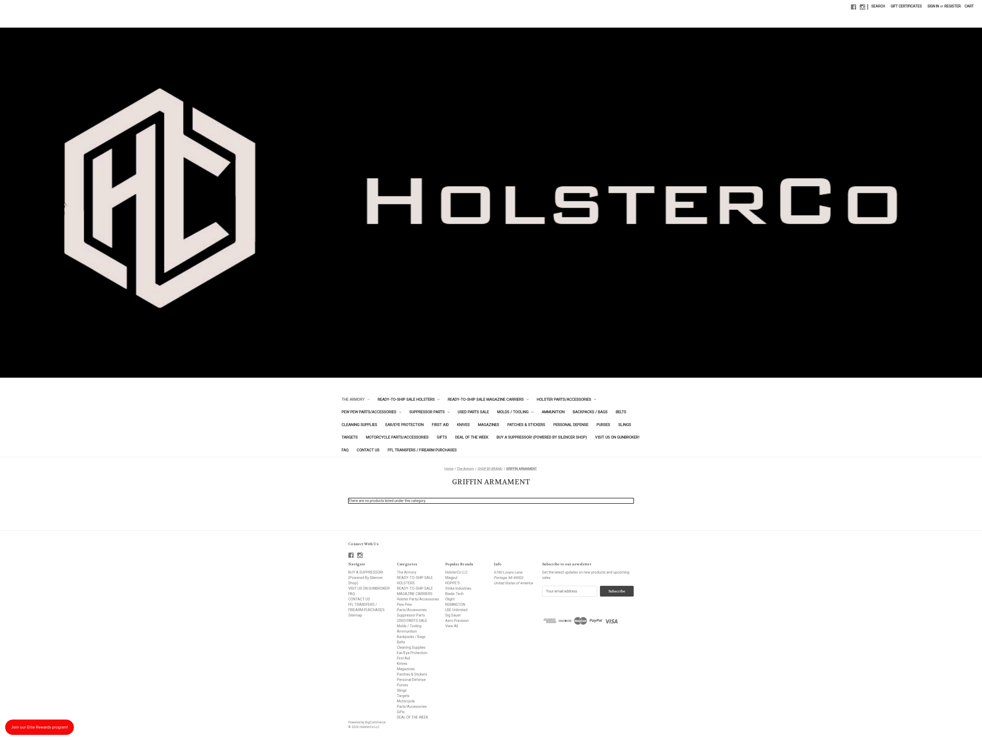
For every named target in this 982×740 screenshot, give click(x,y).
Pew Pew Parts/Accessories (369, 412)
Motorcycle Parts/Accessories (397, 437)
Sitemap (355, 615)
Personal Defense (570, 424)
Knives (463, 424)
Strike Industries (458, 588)
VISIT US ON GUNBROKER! (617, 437)
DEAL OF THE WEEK (471, 437)
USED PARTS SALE (473, 412)
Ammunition (553, 412)
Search (878, 6)
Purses (603, 424)
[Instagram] (862, 7)
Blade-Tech (454, 594)
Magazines (488, 424)
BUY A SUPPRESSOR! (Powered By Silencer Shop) (542, 437)
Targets (350, 437)
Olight (450, 599)
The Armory (353, 399)
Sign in (933, 6)
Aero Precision (457, 621)
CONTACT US (368, 450)
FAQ (345, 450)
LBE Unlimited (456, 610)
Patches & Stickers (526, 424)
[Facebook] (853, 7)
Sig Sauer (453, 615)
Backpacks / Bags (590, 412)
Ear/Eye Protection (404, 424)
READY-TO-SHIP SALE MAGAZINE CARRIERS (486, 399)
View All (451, 626)
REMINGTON (455, 604)
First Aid (440, 424)
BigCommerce (375, 722)
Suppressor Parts (427, 412)
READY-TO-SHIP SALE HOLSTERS (406, 399)
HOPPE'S (452, 583)
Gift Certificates (906, 6)
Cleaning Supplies (359, 424)
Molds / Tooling (513, 412)
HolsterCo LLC (456, 572)
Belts (621, 412)
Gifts (442, 437)
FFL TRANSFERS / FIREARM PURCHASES (422, 450)
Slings (624, 424)
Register (952, 6)
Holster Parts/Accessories (564, 399)
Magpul (451, 578)
